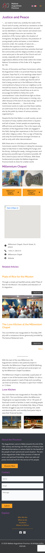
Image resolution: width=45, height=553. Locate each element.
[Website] (9, 258)
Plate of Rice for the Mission (17, 276)
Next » (40, 349)
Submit (7, 506)
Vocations (22, 522)
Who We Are (22, 517)
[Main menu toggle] (40, 6)
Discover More (9, 466)
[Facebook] (20, 532)
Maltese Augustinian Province (16, 6)
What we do (22, 520)
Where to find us (22, 525)
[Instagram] (24, 532)
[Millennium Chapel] (13, 254)
